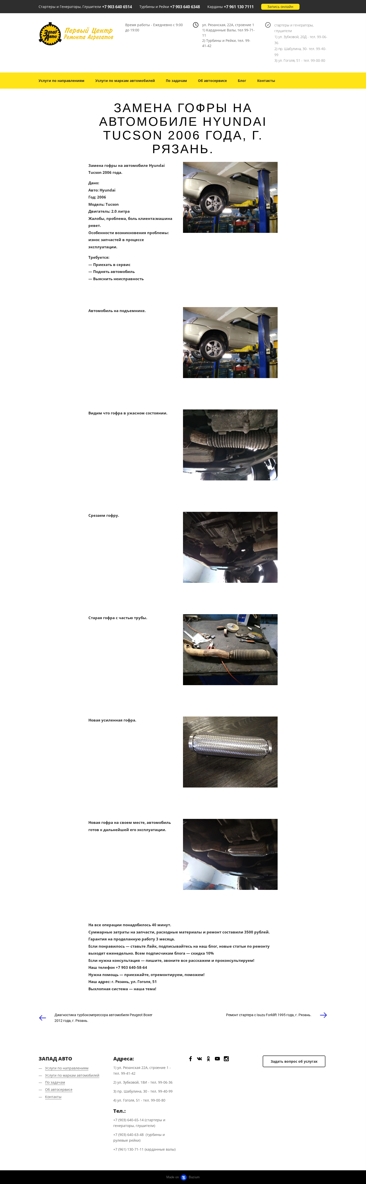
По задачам (176, 80)
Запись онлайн (280, 6)
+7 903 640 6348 (185, 6)
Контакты (266, 80)
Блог (242, 80)
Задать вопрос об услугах (294, 1061)
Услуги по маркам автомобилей (125, 80)
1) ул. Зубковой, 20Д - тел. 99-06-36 (300, 39)
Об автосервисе (212, 80)
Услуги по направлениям (61, 80)
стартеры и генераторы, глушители (293, 28)
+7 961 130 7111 (239, 6)
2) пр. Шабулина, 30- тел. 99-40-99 (300, 51)
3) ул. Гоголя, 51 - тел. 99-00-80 (299, 60)
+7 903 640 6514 (117, 6)
